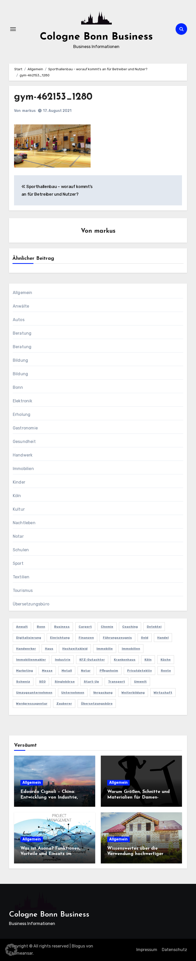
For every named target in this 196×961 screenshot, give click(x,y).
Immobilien (23, 468)
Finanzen (86, 637)
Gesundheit (24, 441)
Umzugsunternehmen (34, 692)
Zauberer (64, 703)
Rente (166, 670)
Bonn (18, 387)
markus (29, 111)
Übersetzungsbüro (31, 604)
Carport (85, 626)
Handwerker (26, 648)
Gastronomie (25, 428)
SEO (42, 681)
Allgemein (22, 292)
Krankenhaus (125, 659)
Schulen (21, 549)
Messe (47, 670)
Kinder (19, 482)
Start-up (91, 681)
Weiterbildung (133, 692)
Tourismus (23, 590)
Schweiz (23, 681)
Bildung (20, 360)
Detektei (154, 626)
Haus (49, 648)
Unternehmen (72, 692)
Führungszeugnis (117, 637)
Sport (18, 563)
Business (62, 626)
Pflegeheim (109, 670)
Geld (144, 637)
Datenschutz (174, 949)
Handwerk (23, 455)
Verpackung (103, 692)
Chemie (107, 626)
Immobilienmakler (31, 659)
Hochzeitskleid (75, 648)
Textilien (21, 577)
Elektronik (22, 401)
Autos (18, 319)
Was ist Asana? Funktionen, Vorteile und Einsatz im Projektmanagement (50, 854)
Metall (67, 670)
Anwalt (22, 626)
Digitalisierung (28, 637)
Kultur (19, 509)
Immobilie (104, 648)
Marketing (24, 670)
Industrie (62, 659)
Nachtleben (24, 522)
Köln (17, 495)
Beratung (22, 333)
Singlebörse (65, 681)
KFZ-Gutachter (92, 659)
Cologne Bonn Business (96, 37)
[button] (11, 950)
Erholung (22, 414)
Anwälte (21, 306)
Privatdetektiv (139, 670)
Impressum (146, 949)
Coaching (130, 626)
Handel (163, 637)
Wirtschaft (163, 692)
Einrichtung (60, 637)
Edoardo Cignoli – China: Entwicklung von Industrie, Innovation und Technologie (50, 797)
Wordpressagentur (31, 703)
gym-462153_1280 (53, 97)
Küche (166, 659)
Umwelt (140, 681)
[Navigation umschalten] (13, 29)
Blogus (78, 946)
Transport (116, 681)
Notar (18, 536)
